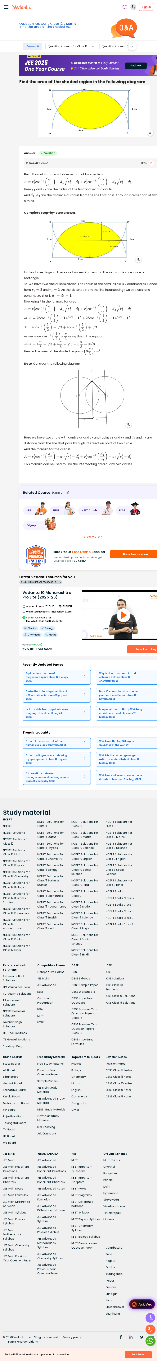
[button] (35, 510)
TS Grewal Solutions (16, 1039)
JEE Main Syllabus (14, 1212)
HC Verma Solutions (16, 987)
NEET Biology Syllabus (85, 1237)
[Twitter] (141, 1337)
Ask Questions (47, 1133)
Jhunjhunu (113, 1314)
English (76, 1090)
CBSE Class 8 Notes (119, 1096)
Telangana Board (14, 1123)
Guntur (110, 1267)
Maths (71, 23)
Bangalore (110, 1173)
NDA (40, 1009)
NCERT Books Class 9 (120, 918)
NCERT (7, 826)
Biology (76, 1070)
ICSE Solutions (115, 978)
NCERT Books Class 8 (120, 924)
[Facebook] (121, 1337)
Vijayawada (111, 1200)
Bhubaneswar (115, 1307)
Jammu (111, 1300)
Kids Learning (46, 1127)
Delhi (106, 1187)
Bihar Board (10, 1077)
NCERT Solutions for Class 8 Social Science (119, 869)
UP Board (9, 1136)
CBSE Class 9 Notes (119, 1090)
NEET (40, 992)
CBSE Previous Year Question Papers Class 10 (84, 1028)
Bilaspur (111, 1287)
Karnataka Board (14, 1090)
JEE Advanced (46, 985)
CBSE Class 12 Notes (119, 1070)
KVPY (40, 1016)
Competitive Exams (50, 972)
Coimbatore (114, 1248)
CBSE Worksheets (83, 992)
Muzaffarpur (111, 1160)
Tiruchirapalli (112, 1213)
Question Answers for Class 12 (67, 46)
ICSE (108, 972)
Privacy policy (72, 1337)
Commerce (79, 1096)
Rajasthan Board (14, 1116)
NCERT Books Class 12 (120, 898)
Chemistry (78, 1077)
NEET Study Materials (51, 1109)
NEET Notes (78, 1188)
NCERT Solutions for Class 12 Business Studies (16, 898)
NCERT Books (114, 891)
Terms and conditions (23, 1342)
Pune (109, 1254)
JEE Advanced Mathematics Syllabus (46, 1243)
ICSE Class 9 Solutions (120, 996)
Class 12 (56, 23)
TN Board (9, 1129)
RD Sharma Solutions (17, 994)
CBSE (74, 972)
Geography (79, 1103)
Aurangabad (114, 1274)
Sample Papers (47, 1081)
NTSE (40, 1022)
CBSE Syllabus (80, 978)
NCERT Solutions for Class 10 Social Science (84, 869)
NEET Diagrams (81, 1195)
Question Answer (33, 23)
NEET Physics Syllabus (85, 1219)
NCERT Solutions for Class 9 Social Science (84, 939)
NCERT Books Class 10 (120, 911)
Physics (76, 1064)
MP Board (9, 1110)
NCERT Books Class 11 (119, 905)
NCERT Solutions (14, 833)
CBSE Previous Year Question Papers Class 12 (84, 1013)
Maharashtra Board (16, 1103)
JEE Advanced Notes (51, 1188)
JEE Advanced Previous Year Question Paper (48, 1269)
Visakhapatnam (114, 1206)
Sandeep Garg (13, 1046)
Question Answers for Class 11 (121, 46)
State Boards (11, 1064)
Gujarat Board (12, 1083)
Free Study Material (50, 1064)
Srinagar (111, 1294)
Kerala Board (11, 1096)
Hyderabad (110, 1193)
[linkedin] (130, 1337)
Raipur (110, 1281)
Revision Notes (115, 1064)
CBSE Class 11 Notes (119, 1077)
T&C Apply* (79, 560)
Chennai (109, 1167)
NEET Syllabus (80, 1212)
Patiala (108, 1180)
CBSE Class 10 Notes (119, 1083)
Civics (75, 1110)
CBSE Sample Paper (84, 985)
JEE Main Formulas (15, 1195)
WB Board (9, 1143)
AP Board (9, 1070)
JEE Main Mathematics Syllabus (12, 1234)
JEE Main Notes (13, 1188)
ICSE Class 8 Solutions (120, 1003)
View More (92, 536)
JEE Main (43, 978)
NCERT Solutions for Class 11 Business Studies (50, 880)
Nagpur (110, 1261)
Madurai (108, 1219)
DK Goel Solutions (15, 1033)
